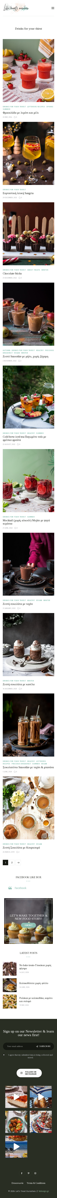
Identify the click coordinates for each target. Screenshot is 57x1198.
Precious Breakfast (21, 764)
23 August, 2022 (9, 444)
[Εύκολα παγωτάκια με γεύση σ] (41, 1122)
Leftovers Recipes (36, 107)
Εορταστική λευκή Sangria (18, 193)
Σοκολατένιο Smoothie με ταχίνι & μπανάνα (28, 767)
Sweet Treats (33, 270)
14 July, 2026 (24, 972)
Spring (49, 107)
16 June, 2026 (24, 987)
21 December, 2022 (10, 278)
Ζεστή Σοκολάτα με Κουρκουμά (21, 847)
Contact (29, 925)
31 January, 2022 (9, 608)
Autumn (6, 350)
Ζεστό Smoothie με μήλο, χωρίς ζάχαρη (25, 356)
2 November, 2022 (9, 361)
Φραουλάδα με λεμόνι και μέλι (21, 112)
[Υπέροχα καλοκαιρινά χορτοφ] (16, 1122)
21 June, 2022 (8, 528)
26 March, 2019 (9, 852)
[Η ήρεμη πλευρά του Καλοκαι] (41, 1097)
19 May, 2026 (24, 1005)
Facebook (20, 888)
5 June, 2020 (7, 772)
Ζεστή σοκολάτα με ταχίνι (18, 603)
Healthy (40, 350)
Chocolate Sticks (12, 273)
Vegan (17, 353)
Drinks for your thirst (14, 107)
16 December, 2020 (10, 689)
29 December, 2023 (10, 198)
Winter (45, 270)
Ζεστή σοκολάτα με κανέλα (19, 684)
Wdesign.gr (44, 1191)
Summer (6, 109)
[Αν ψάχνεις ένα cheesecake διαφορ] (16, 1097)
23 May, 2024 (7, 117)
